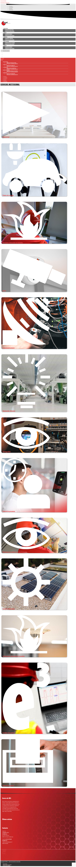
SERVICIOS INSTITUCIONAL (10, 42)
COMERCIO (5, 37)
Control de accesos (8, 785)
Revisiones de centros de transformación (15, 552)
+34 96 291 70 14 (5, 832)
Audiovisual (6, 137)
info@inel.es (4, 834)
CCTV (4, 291)
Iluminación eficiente (9, 411)
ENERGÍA (4, 45)
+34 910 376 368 (8, 839)
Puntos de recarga (8, 195)
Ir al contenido (3, 0)
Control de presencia (9, 511)
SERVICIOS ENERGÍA (8, 47)
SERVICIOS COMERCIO (9, 38)
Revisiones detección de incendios (13, 243)
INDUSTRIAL (5, 28)
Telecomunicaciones (9, 348)
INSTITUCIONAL (6, 41)
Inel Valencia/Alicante (4, 2)
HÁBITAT (4, 32)
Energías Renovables (9, 609)
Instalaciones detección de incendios (14, 656)
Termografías (7, 452)
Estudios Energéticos (9, 733)
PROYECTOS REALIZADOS (9, 31)
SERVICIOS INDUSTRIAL (9, 30)
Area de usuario (6, 50)
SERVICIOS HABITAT (8, 34)
